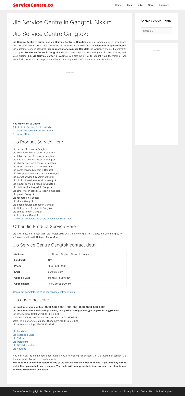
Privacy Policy (131, 391)
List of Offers (23, 134)
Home (118, 5)
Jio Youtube (19, 348)
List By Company (163, 391)
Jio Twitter (19, 338)
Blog (129, 5)
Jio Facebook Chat (23, 334)
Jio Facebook (20, 331)
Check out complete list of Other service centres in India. (44, 291)
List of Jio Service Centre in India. (33, 127)
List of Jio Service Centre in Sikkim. (35, 130)
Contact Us (146, 391)
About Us (116, 391)
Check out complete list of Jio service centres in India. (83, 59)
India (140, 5)
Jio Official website (23, 345)
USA (150, 5)
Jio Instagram (20, 341)
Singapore (164, 5)
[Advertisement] (69, 93)
